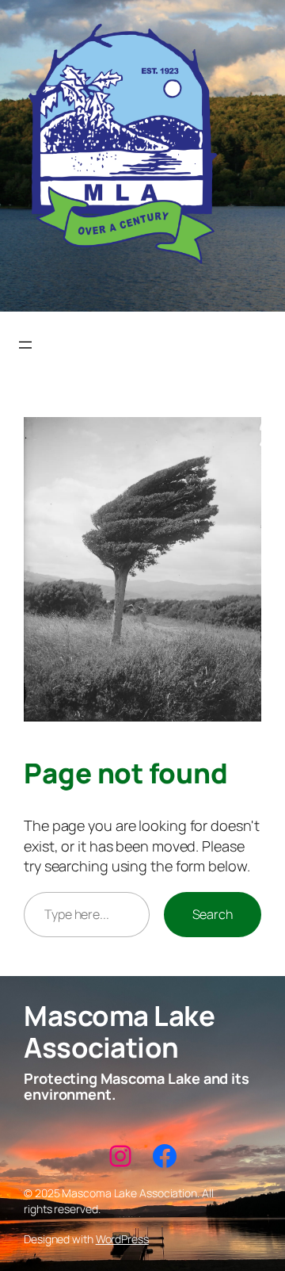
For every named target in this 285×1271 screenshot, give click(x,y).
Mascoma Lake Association (119, 1031)
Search (212, 914)
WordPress (122, 1238)
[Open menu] (25, 344)
